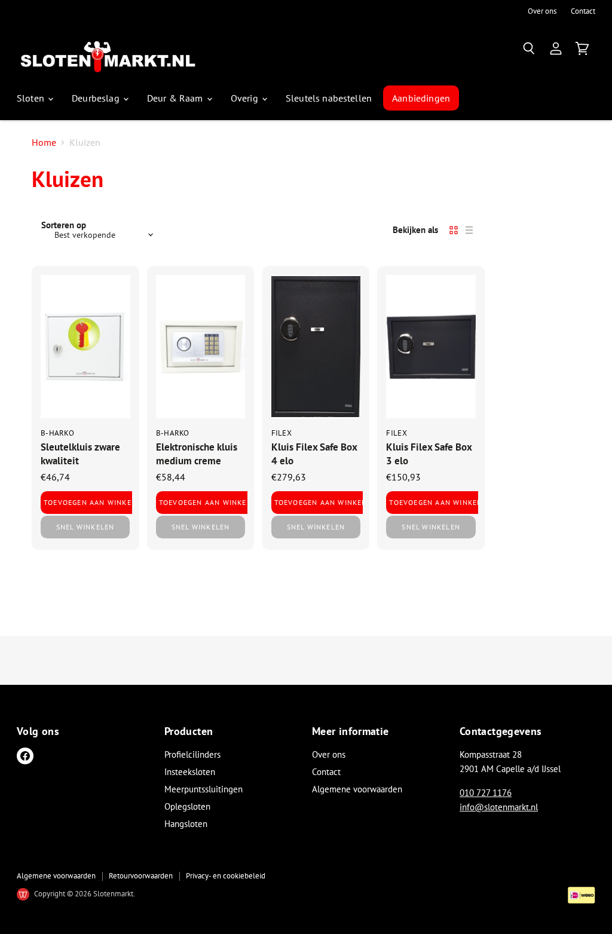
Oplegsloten (187, 806)
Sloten (32, 98)
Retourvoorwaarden (141, 876)
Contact (583, 11)
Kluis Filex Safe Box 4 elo (314, 453)
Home (44, 142)
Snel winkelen (85, 526)
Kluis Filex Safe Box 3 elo (429, 453)
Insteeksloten (189, 771)
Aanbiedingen (421, 98)
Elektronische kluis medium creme (196, 453)
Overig (246, 98)
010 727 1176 (486, 792)
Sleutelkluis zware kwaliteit (80, 453)
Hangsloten (185, 823)
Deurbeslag (97, 98)
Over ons (542, 11)
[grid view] (454, 230)
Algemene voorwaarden (357, 789)
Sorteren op (63, 225)
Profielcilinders (192, 754)
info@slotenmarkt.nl (499, 807)
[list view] (469, 230)
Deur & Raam (176, 98)
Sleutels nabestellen (329, 98)
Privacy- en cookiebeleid (225, 876)
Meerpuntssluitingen (203, 789)
